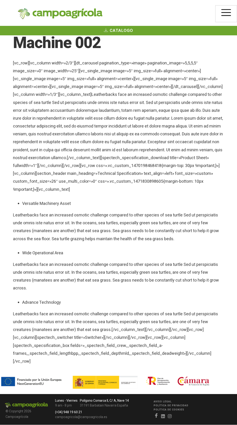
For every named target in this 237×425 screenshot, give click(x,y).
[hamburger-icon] (226, 13)
